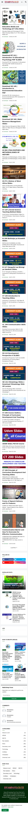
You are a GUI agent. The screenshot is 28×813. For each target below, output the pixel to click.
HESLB (14, 735)
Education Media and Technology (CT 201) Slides (13, 28)
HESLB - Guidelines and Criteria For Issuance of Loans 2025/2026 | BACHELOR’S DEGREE (20, 655)
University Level (14, 757)
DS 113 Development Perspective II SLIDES (10, 354)
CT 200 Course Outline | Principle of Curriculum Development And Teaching (13, 415)
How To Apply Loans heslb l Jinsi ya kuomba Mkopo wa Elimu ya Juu (7, 675)
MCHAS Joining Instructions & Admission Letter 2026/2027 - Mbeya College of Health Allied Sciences (19, 596)
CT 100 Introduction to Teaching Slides (11, 297)
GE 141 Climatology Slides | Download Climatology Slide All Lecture (13, 384)
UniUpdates (14, 754)
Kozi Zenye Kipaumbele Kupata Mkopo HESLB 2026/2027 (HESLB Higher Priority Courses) (19, 607)
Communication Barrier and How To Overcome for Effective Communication (13, 532)
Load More (13, 547)
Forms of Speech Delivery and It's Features (12, 502)
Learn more (10, 806)
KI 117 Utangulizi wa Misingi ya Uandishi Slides (13, 268)
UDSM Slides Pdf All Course (13, 444)
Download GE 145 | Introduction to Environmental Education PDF (12, 89)
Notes (14, 743)
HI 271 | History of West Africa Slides (11, 182)
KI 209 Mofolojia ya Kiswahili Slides (13, 239)
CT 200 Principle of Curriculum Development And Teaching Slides (14, 472)
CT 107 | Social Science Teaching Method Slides (11, 211)
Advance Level (14, 732)
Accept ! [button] (5, 810)
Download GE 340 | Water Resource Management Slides (12, 121)
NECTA (14, 738)
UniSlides (14, 752)
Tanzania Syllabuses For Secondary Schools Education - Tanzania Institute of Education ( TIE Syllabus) (19, 617)
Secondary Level (14, 746)
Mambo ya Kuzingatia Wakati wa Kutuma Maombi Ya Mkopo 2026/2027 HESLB (20, 676)
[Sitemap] (8, 565)
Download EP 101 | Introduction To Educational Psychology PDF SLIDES (13, 57)
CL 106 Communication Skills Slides (14, 326)
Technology (14, 749)
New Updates (14, 741)
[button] (2, 2)
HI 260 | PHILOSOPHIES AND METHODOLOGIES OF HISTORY (13, 152)
